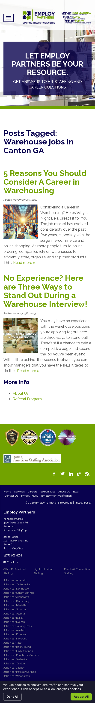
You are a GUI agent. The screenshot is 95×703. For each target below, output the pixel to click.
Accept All (81, 696)
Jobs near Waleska (15, 659)
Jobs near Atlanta (14, 613)
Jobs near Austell (14, 630)
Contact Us (11, 495)
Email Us (12, 562)
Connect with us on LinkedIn (70, 473)
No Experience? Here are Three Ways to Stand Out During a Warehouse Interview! (45, 291)
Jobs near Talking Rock (17, 626)
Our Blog (79, 473)
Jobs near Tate (12, 642)
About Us (21, 393)
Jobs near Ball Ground (17, 646)
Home (7, 491)
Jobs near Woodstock (16, 676)
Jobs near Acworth (15, 580)
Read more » (24, 262)
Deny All (12, 696)
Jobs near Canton (14, 663)
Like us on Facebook (54, 473)
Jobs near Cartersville (16, 584)
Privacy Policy (29, 495)
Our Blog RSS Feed (87, 473)
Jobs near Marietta (15, 605)
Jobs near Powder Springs (19, 671)
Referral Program (27, 399)
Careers (32, 491)
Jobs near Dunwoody (16, 601)
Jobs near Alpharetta (16, 597)
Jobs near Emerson (15, 634)
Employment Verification (56, 495)
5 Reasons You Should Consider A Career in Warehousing (44, 181)
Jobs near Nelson (14, 622)
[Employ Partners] (57, 16)
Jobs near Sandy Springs (18, 592)
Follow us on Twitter (62, 473)
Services (19, 491)
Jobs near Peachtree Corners (21, 655)
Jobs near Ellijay (13, 617)
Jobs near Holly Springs (18, 651)
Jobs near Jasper (13, 667)
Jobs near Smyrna (14, 609)
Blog (76, 491)
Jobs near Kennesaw (16, 588)
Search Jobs (47, 491)
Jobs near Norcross (15, 638)
